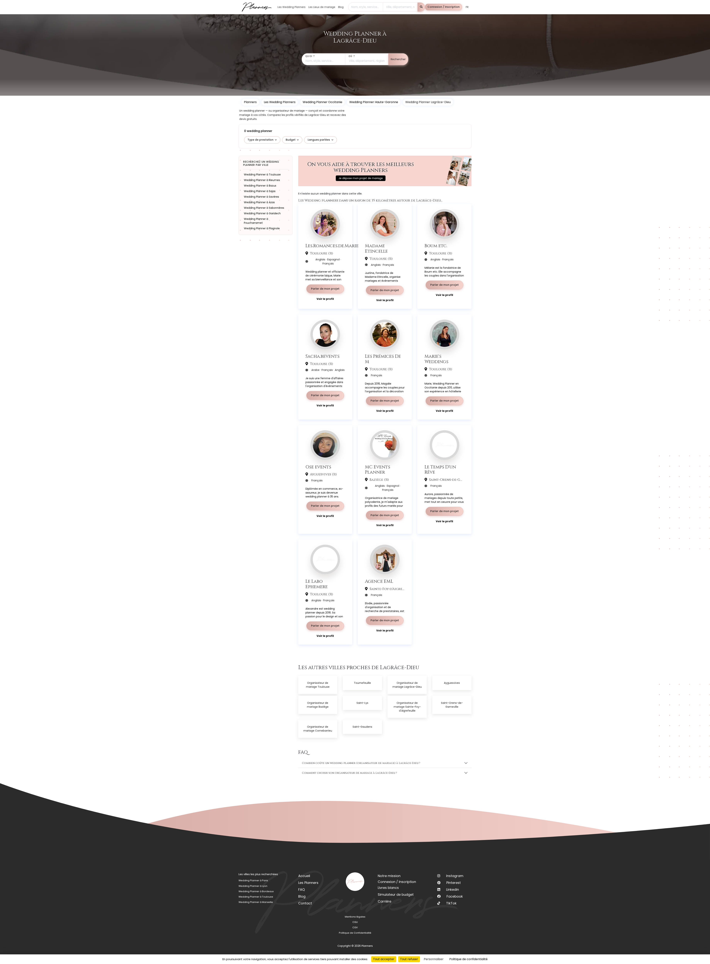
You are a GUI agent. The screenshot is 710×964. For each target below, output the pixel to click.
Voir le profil (325, 299)
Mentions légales (355, 916)
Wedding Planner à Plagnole (262, 228)
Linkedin (452, 889)
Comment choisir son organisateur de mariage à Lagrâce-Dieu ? (349, 773)
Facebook (455, 896)
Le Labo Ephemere (316, 584)
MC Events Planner (377, 469)
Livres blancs (388, 887)
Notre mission (389, 876)
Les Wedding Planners (279, 102)
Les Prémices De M (383, 359)
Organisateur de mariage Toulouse (317, 685)
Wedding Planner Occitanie (322, 102)
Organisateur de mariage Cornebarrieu (317, 728)
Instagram (454, 876)
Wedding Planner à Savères (261, 196)
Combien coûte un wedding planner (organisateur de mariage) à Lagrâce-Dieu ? (361, 763)
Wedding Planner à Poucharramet (256, 220)
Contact (305, 903)
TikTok (451, 903)
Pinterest (453, 882)
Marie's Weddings (436, 359)
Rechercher (398, 59)
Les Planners (308, 882)
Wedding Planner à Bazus (260, 185)
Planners (250, 102)
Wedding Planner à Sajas (259, 191)
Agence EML (379, 581)
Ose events (318, 467)
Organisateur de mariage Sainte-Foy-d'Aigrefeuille (407, 706)
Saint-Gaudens (362, 727)
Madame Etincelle (376, 248)
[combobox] (365, 7)
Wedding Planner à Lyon (253, 886)
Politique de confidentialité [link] (468, 959)
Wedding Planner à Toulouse (262, 174)
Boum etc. (436, 246)
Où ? (352, 56)
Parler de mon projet (325, 289)
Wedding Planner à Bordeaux (256, 891)
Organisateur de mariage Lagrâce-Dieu (407, 685)
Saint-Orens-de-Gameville (452, 705)
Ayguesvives (452, 683)
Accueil (304, 876)
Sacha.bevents (322, 356)
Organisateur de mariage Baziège (318, 705)
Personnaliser (434, 959)
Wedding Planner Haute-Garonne (373, 102)
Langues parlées (319, 140)
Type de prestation (260, 140)
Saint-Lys (362, 703)
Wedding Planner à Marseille (256, 902)
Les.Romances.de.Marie (332, 246)
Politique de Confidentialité (355, 932)
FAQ (301, 889)
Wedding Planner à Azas (259, 202)
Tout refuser (409, 959)
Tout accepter (383, 959)
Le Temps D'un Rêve (440, 469)
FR (467, 7)
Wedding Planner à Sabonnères (264, 207)
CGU (355, 922)
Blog (301, 896)
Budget (290, 140)
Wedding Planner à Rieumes (262, 180)
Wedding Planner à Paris (253, 880)
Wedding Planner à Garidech (262, 213)
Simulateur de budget (396, 894)
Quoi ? (310, 56)
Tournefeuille (362, 683)
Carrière (384, 901)
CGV (355, 927)
